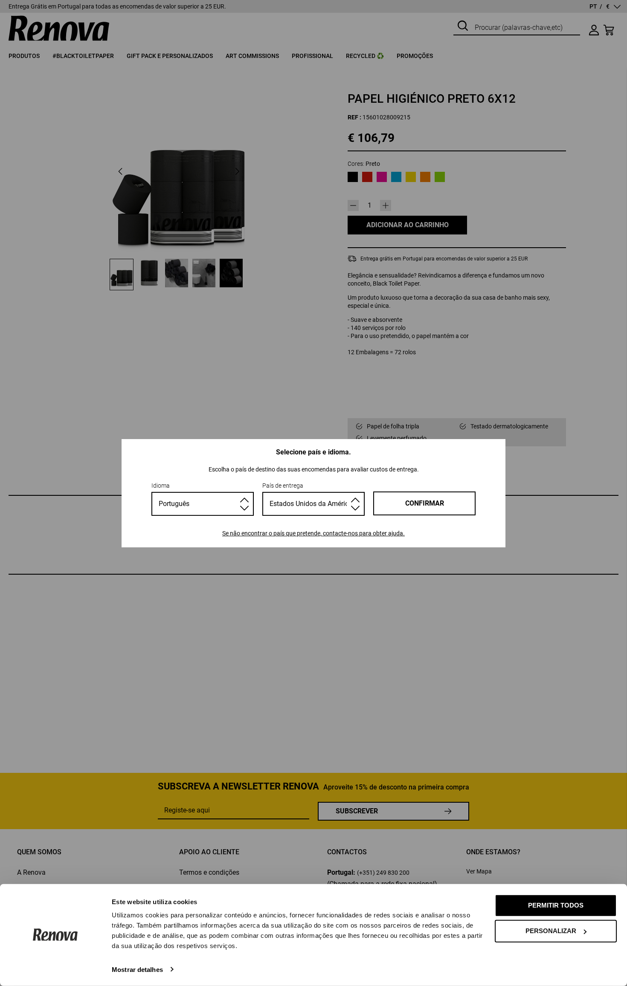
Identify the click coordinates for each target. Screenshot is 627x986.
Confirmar (424, 503)
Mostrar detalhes (137, 969)
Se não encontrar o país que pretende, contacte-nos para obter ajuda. (313, 533)
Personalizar (550, 930)
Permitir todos (555, 905)
